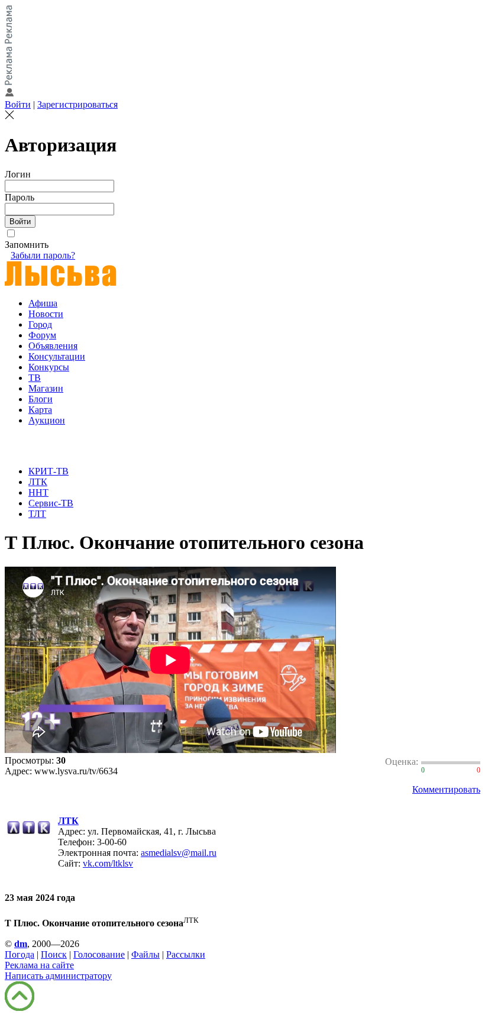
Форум (42, 335)
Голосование (99, 954)
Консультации (56, 356)
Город (40, 324)
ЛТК (37, 482)
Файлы (145, 954)
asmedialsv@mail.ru (178, 853)
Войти (18, 104)
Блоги (40, 399)
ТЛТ (37, 514)
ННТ (38, 492)
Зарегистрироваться (77, 104)
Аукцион (46, 420)
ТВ (34, 378)
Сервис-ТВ (50, 503)
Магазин (45, 388)
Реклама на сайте (39, 965)
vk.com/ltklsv (108, 863)
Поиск (54, 954)
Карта (40, 410)
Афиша (42, 303)
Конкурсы (48, 367)
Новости (45, 314)
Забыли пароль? (43, 255)
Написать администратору (58, 976)
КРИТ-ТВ (48, 471)
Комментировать (446, 789)
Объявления (52, 346)
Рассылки (185, 954)
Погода (19, 954)
